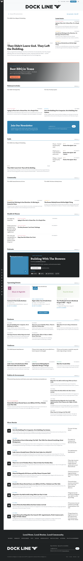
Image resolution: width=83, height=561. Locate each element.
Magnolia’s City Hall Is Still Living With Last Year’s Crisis (63, 381)
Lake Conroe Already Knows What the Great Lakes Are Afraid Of (17, 364)
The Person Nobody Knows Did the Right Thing (66, 43)
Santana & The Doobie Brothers (16, 301)
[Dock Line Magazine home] (43, 7)
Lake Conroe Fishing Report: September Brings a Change (40, 364)
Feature (37, 538)
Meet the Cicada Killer (63, 364)
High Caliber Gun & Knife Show (41, 301)
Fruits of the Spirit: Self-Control (69, 153)
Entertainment (25, 538)
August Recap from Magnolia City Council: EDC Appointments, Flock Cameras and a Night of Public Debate (63, 402)
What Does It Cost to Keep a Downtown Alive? (67, 325)
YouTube (35, 273)
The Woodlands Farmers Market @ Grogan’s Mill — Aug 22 (67, 301)
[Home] (2, 1)
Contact (70, 556)
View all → (76, 86)
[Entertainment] (2, 289)
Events (67, 1)
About (67, 556)
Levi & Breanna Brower (40, 261)
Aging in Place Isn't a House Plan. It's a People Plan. (67, 23)
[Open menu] (78, 1)
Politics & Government (12, 401)
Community (58, 31)
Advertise (74, 556)
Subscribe (73, 1)
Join (74, 126)
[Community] (2, 269)
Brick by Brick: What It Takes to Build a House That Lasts (42, 335)
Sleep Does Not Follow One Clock (26, 237)
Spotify (41, 273)
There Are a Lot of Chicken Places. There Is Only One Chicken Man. (43, 325)
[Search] (59, 2)
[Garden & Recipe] (2, 278)
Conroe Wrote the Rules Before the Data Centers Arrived (62, 391)
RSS (58, 273)
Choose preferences (63, 128)
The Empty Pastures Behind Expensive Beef (18, 334)
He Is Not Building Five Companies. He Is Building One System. (60, 111)
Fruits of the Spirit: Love (69, 145)
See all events (43, 312)
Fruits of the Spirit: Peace (70, 159)
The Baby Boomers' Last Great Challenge (29, 227)
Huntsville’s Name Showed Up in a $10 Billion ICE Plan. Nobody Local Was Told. (26, 404)
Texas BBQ (63, 1)
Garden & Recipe (44, 538)
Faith (8, 43)
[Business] (2, 291)
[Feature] (2, 272)
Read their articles (45, 268)
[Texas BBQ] (2, 294)
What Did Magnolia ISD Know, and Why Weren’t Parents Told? (31, 473)
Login (78, 556)
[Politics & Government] (2, 286)
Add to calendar (13, 305)
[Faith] (2, 283)
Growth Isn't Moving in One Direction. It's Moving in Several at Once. (66, 33)
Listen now (36, 268)
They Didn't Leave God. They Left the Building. (28, 47)
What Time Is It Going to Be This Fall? (60, 412)
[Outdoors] (2, 275)
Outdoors (9, 361)
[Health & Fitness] (2, 280)
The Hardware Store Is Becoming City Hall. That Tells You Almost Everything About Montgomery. (37, 441)
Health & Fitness (59, 21)
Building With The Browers (48, 258)
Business (46, 108)
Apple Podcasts (50, 273)
